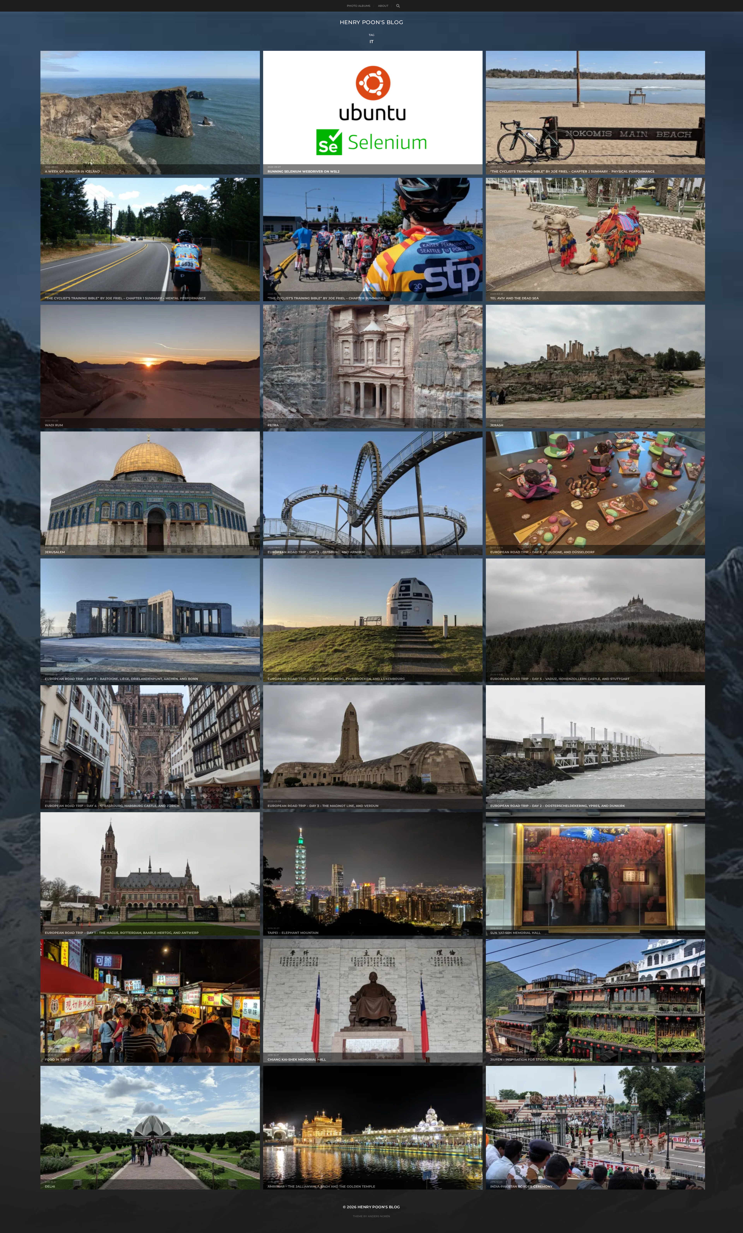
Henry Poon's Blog (371, 22)
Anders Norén (379, 1216)
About (383, 6)
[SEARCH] (398, 6)
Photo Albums (358, 6)
